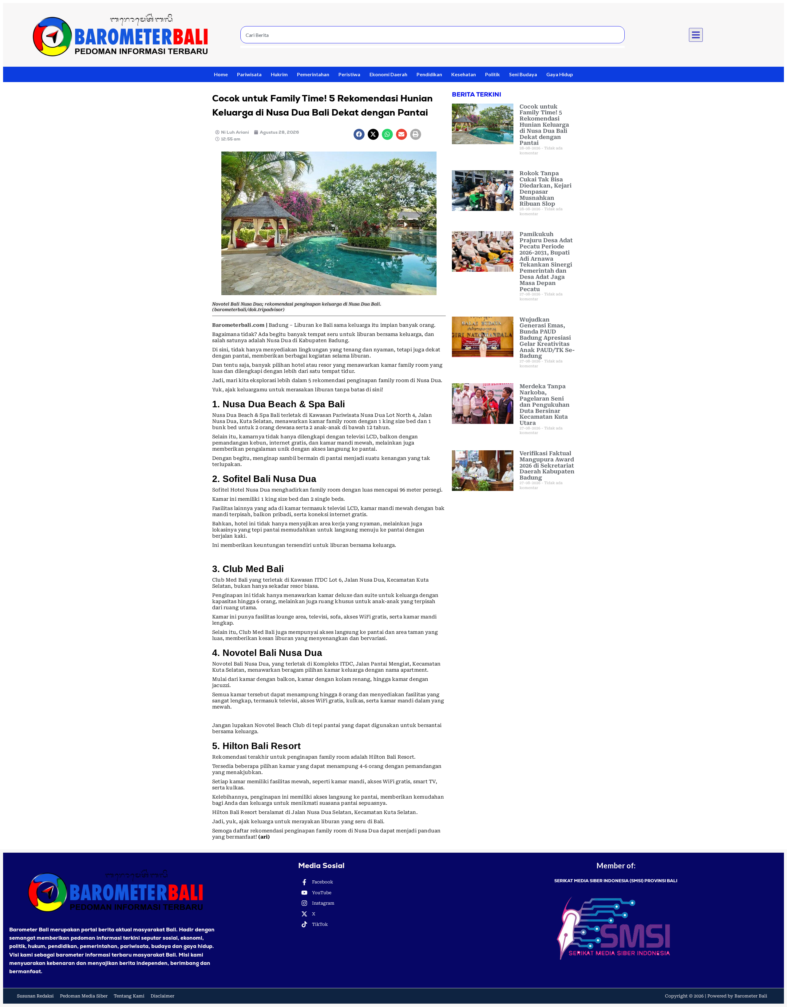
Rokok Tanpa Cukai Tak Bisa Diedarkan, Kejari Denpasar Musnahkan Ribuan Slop (545, 188)
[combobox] (432, 34)
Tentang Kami (129, 995)
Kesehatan (463, 74)
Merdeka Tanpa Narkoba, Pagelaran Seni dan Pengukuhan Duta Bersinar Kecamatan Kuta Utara (545, 404)
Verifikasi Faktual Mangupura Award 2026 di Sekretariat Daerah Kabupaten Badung (547, 465)
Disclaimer (162, 995)
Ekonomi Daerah (388, 74)
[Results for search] (432, 47)
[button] (696, 35)
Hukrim (279, 74)
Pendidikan (429, 74)
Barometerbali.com (238, 325)
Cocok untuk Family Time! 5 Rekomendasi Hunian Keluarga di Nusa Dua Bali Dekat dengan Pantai (544, 124)
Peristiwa (349, 74)
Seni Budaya (523, 74)
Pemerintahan (313, 74)
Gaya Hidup (559, 74)
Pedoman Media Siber (84, 995)
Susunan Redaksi (35, 995)
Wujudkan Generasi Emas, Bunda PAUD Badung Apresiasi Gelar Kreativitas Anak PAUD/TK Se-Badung (547, 337)
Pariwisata (249, 74)
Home (221, 74)
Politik (492, 74)
